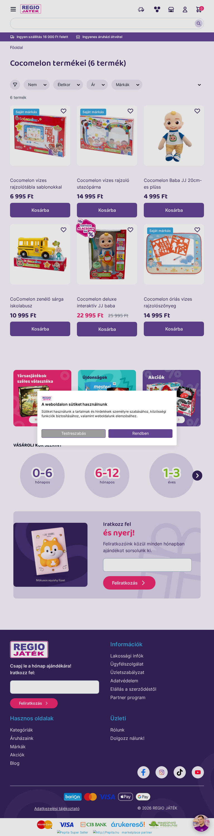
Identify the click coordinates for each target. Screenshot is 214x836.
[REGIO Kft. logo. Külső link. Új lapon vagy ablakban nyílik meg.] (47, 398)
